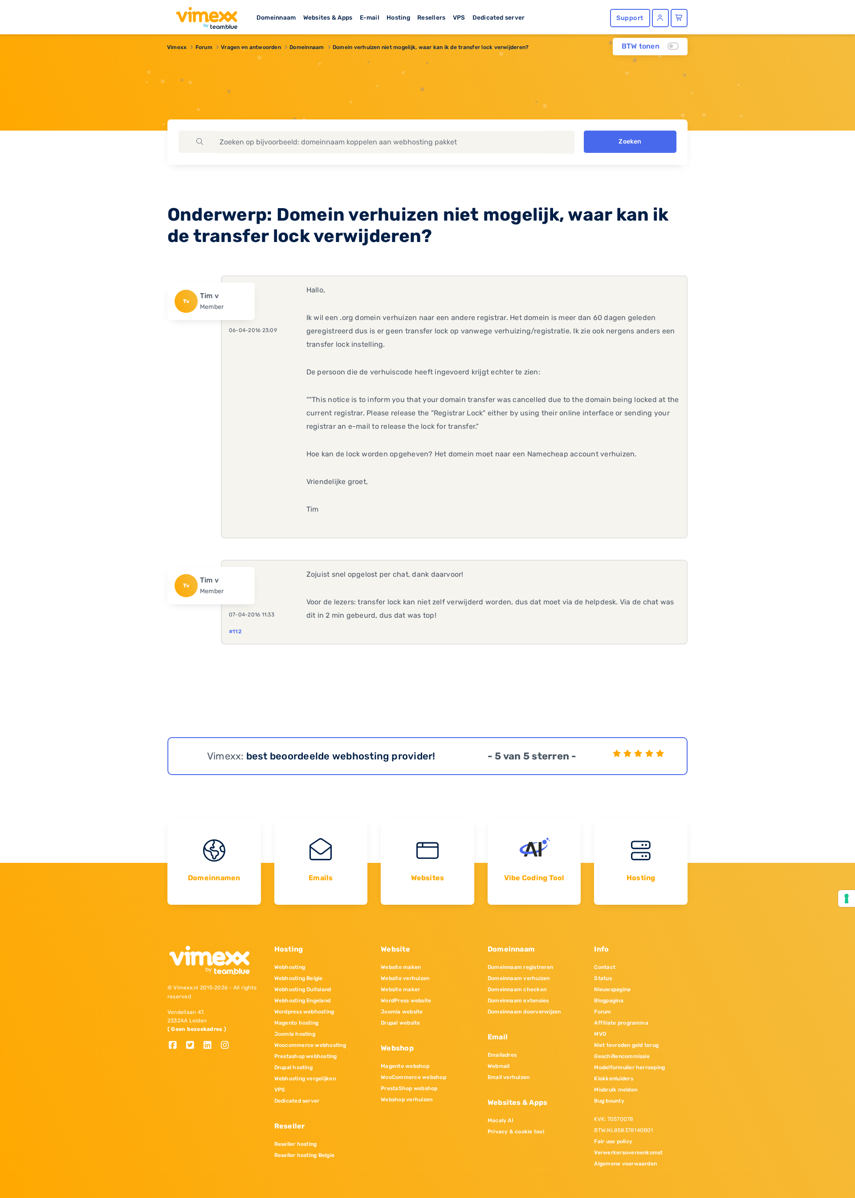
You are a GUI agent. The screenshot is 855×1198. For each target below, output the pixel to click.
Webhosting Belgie (298, 978)
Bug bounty (609, 1101)
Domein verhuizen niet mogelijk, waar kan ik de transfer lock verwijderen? (431, 47)
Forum (203, 47)
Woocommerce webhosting (310, 1045)
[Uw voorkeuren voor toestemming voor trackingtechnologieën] (846, 898)
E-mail (369, 17)
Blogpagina (608, 1000)
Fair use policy (613, 1141)
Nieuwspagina (612, 989)
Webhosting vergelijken (305, 1078)
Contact (604, 967)
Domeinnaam (276, 17)
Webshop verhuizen (406, 1099)
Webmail (499, 1066)
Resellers (431, 17)
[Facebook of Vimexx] (176, 1046)
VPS (459, 17)
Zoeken (630, 141)
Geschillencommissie (622, 1056)
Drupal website (400, 1023)
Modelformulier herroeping (629, 1067)
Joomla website (402, 1012)
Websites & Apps (328, 17)
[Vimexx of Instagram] (227, 1046)
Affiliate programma (621, 1023)
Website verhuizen (405, 978)
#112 (235, 631)
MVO (600, 1034)
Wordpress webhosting (304, 1012)
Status (602, 978)
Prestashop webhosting (305, 1056)
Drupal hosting (293, 1067)
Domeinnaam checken (517, 989)
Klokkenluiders (613, 1078)
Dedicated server (498, 17)
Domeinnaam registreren (520, 967)
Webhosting (289, 967)
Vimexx (177, 47)
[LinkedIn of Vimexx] (211, 1046)
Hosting (398, 17)
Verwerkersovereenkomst (628, 1152)
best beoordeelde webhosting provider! (341, 756)
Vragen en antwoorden (251, 47)
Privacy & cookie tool (516, 1131)
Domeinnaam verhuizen (519, 978)
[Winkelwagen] (679, 18)
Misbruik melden (615, 1090)
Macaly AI (500, 1120)
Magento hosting (296, 1023)
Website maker (400, 989)
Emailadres (502, 1055)
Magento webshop (405, 1066)
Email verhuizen (509, 1077)
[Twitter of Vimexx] (193, 1046)
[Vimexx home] (203, 15)
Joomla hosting (294, 1034)
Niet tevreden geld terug (626, 1045)
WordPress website (406, 1000)
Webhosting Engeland (302, 1000)
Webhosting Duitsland (302, 989)
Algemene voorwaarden (625, 1164)
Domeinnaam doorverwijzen (524, 1012)
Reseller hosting (295, 1144)
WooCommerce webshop (413, 1077)
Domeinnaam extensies (518, 1000)
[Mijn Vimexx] (660, 18)
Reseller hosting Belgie (304, 1155)
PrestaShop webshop (409, 1088)
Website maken (401, 967)
